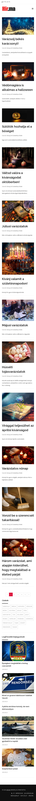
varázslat (6, 606)
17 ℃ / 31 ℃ (6, 2)
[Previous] (7, 594)
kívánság (21, 618)
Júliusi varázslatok (15, 226)
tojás (16, 623)
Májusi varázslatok (15, 325)
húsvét (22, 623)
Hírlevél (31, 796)
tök (14, 614)
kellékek (20, 614)
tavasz (14, 627)
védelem (29, 606)
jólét (27, 614)
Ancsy (8, 48)
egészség (21, 606)
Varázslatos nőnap (15, 468)
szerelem (12, 618)
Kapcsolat (23, 796)
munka (5, 618)
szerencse (29, 618)
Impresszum (19, 793)
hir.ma (8, 790)
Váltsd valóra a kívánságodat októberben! (12, 177)
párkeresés (6, 627)
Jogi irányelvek (29, 793)
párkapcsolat (7, 623)
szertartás (6, 614)
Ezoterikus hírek (17, 48)
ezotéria (12, 610)
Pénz (25, 610)
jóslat (19, 610)
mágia (14, 606)
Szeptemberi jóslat (10, 769)
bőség (5, 610)
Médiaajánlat (15, 796)
